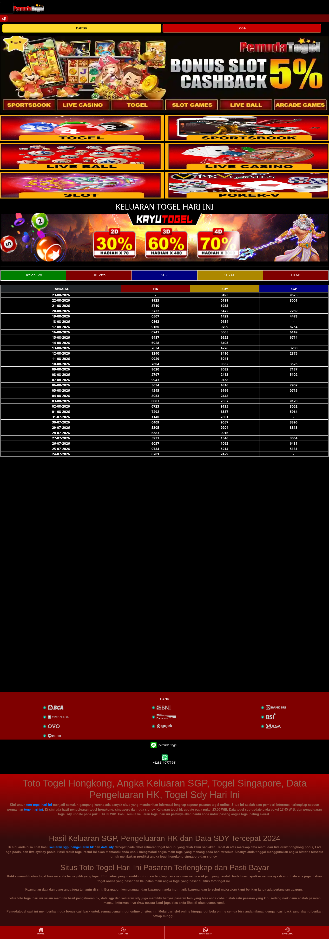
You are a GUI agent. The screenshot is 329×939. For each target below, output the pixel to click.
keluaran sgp (59, 847)
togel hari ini (33, 809)
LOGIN (241, 28)
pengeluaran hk (82, 847)
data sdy (107, 847)
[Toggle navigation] (6, 8)
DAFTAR (81, 28)
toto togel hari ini (39, 805)
